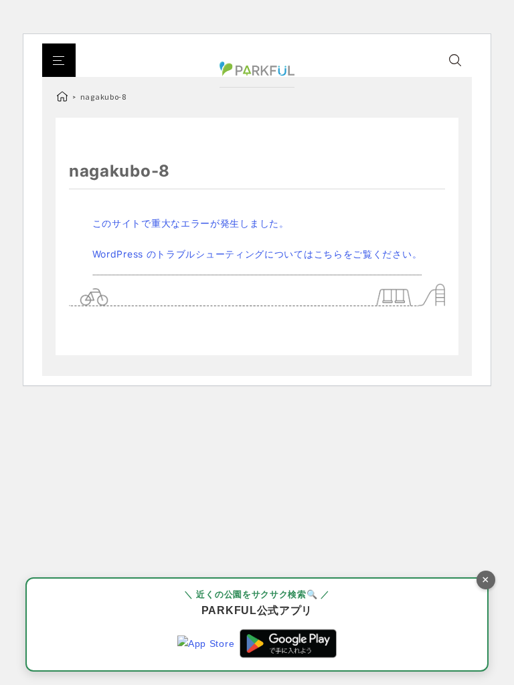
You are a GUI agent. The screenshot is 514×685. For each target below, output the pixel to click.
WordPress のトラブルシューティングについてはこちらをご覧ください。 (257, 254)
